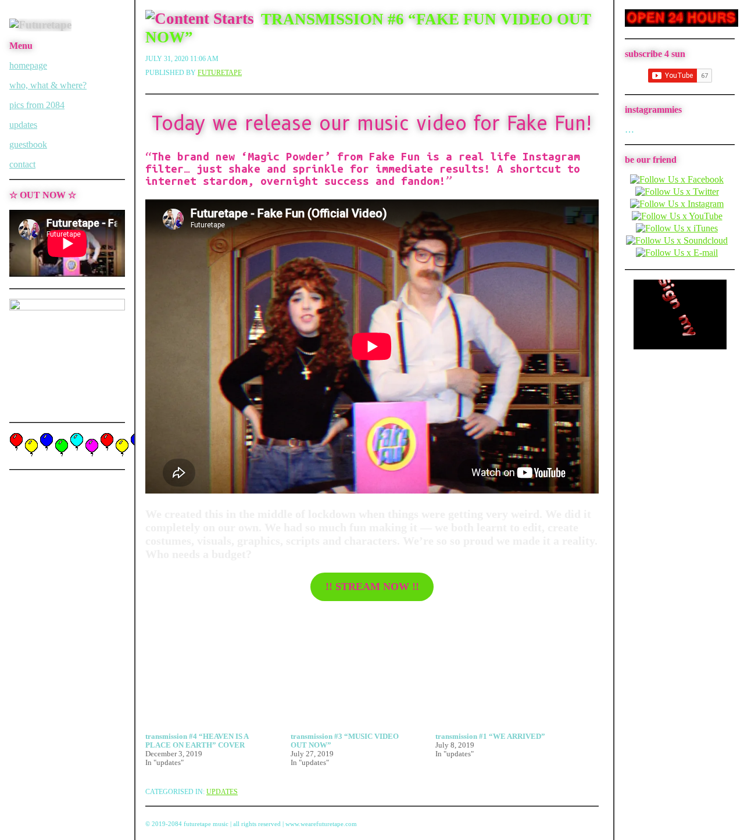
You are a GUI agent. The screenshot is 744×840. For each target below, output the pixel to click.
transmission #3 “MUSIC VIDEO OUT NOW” (345, 740)
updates (23, 125)
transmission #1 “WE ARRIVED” (490, 736)
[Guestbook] (680, 346)
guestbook (28, 144)
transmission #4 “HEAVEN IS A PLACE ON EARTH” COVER (196, 740)
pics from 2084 (37, 105)
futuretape (220, 73)
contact (22, 164)
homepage (28, 65)
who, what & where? (48, 85)
